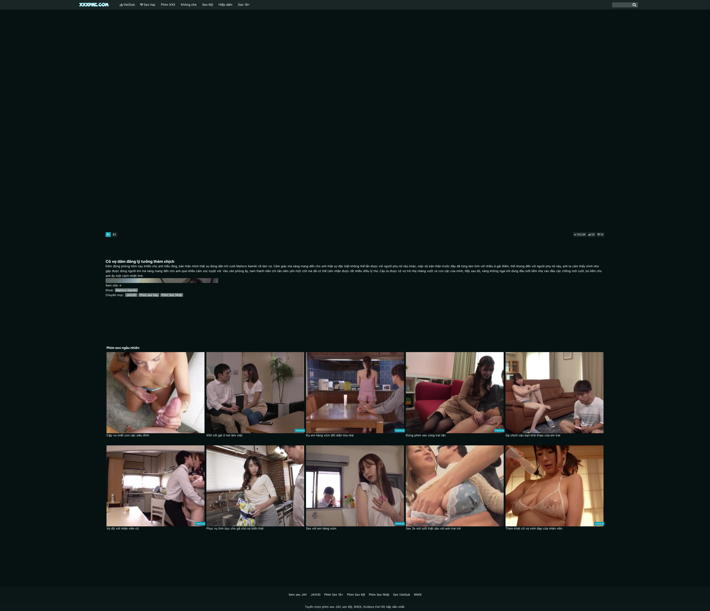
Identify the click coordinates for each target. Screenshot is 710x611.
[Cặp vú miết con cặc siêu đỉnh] (155, 392)
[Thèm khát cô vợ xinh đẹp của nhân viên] (554, 486)
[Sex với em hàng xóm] (355, 486)
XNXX (418, 594)
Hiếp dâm (225, 4)
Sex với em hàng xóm (321, 528)
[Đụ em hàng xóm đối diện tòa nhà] (355, 392)
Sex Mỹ (207, 4)
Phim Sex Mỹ (356, 594)
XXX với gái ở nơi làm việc (224, 435)
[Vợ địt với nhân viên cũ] (155, 486)
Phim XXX (168, 4)
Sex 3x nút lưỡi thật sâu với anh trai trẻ (433, 528)
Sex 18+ (244, 4)
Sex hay (149, 4)
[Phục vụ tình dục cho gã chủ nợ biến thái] (255, 486)
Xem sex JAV (298, 594)
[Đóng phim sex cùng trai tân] (455, 392)
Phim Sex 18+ (333, 594)
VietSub (129, 4)
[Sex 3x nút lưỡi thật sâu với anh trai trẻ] (455, 486)
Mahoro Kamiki (126, 290)
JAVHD (131, 295)
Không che (189, 4)
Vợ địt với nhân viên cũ (122, 528)
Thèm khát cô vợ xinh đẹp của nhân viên (534, 528)
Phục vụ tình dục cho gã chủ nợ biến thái (234, 528)
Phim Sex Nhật (171, 295)
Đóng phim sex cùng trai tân (426, 435)
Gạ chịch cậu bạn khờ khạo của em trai (533, 435)
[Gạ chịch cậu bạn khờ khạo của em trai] (554, 392)
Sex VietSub (401, 594)
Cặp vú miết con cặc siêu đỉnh (127, 435)
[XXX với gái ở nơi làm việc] (255, 392)
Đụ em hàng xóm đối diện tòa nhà (330, 435)
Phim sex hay (149, 295)
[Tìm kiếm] (634, 5)
